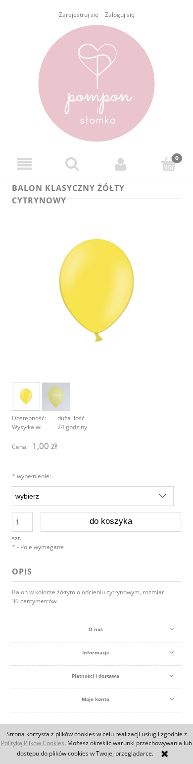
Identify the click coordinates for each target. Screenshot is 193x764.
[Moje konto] (120, 164)
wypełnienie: (31, 476)
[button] (24, 164)
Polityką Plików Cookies (32, 743)
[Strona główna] (96, 83)
